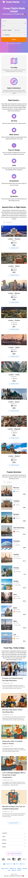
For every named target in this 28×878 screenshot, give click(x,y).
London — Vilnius (14, 266)
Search (14, 39)
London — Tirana (14, 375)
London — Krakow (14, 456)
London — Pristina (14, 320)
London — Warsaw (14, 293)
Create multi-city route (15, 43)
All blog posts (13, 823)
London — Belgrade (14, 429)
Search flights (15, 248)
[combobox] (14, 21)
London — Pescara (14, 239)
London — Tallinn (14, 347)
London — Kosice (14, 402)
